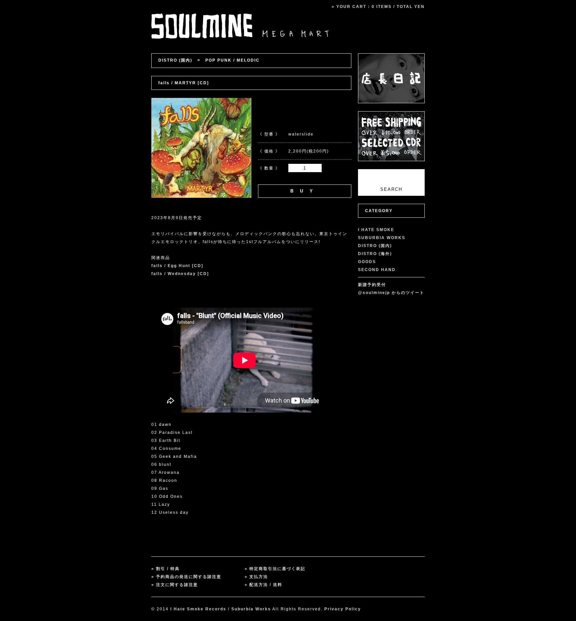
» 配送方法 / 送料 (263, 584)
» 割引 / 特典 (165, 568)
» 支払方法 (256, 576)
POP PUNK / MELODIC (232, 60)
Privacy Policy (342, 609)
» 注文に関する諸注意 (174, 584)
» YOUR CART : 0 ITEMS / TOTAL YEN (378, 6)
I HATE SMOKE (376, 229)
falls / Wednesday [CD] (180, 273)
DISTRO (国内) (175, 60)
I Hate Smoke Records (198, 609)
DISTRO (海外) (375, 253)
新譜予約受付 (372, 284)
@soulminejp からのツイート (391, 292)
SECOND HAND (377, 269)
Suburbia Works (251, 609)
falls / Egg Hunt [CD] (177, 265)
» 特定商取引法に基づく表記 (275, 568)
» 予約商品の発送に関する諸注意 (186, 576)
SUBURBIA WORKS (381, 237)
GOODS (367, 261)
